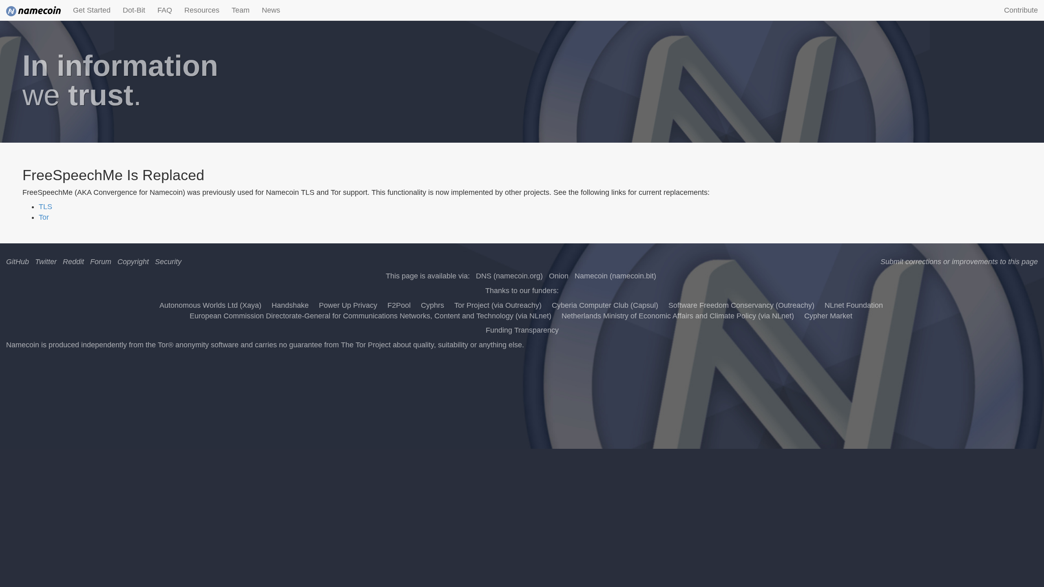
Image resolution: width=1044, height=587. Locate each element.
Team (241, 10)
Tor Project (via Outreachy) (498, 305)
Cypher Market (828, 316)
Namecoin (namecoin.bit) (615, 276)
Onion (558, 276)
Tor (44, 217)
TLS (45, 207)
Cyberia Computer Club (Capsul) (605, 305)
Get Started (92, 10)
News (271, 10)
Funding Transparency (522, 330)
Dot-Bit (134, 10)
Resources (201, 10)
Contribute (1021, 10)
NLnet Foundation (854, 305)
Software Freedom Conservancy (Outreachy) (741, 305)
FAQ (164, 10)
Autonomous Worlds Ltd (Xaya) (210, 305)
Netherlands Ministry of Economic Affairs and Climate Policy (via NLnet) (678, 316)
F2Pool (399, 305)
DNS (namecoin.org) (509, 276)
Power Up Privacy (348, 305)
